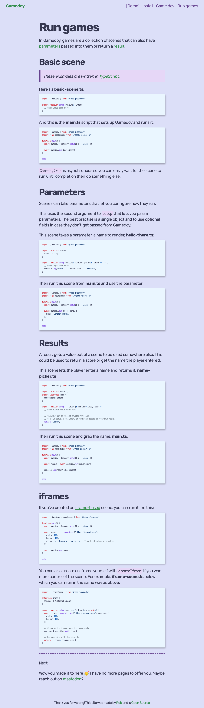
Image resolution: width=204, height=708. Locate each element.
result (119, 46)
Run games (187, 5)
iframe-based (87, 507)
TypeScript (109, 76)
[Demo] (132, 5)
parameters (49, 46)
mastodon (72, 679)
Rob (119, 703)
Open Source (140, 703)
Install (147, 5)
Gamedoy (15, 5)
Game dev (165, 5)
